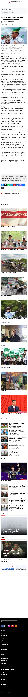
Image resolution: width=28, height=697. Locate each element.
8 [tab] (19, 559)
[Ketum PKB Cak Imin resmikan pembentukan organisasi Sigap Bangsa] (14, 240)
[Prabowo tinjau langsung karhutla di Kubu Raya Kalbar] (4, 487)
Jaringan (3, 667)
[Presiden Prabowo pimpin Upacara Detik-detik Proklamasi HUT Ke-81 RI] (4, 508)
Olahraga (3, 652)
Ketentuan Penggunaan (7, 669)
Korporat (3, 684)
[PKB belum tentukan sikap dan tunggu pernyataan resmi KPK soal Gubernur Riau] (14, 333)
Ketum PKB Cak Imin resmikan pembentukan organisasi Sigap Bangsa (12, 248)
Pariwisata (4, 649)
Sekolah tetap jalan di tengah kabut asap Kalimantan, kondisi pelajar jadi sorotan (17, 438)
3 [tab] (14, 535)
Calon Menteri (18, 196)
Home (5, 9)
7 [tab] (17, 559)
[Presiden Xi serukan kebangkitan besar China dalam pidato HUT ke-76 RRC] (14, 404)
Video (3, 537)
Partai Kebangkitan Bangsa (12, 193)
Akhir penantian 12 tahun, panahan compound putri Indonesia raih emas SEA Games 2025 (13, 318)
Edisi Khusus (4, 658)
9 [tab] (21, 559)
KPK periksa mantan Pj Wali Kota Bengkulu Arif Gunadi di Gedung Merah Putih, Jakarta (17, 500)
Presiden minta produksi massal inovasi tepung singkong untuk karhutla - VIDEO (12, 552)
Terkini (3, 630)
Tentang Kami (5, 674)
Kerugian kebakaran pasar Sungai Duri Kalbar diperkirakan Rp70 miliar (16, 452)
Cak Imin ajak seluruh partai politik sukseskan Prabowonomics (11, 225)
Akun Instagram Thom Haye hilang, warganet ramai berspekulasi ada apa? (17, 425)
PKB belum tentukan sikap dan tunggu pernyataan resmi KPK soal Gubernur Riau (13, 342)
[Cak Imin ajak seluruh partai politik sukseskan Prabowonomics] (14, 217)
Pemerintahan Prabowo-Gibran (11, 199)
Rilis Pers (3, 663)
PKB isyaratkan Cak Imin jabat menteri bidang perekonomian (12, 11)
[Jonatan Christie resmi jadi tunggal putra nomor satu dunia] (14, 471)
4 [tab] (16, 535)
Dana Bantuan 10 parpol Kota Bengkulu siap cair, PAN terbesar (14, 294)
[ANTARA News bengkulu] (15, 1)
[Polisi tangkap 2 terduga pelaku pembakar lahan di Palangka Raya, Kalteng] (4, 446)
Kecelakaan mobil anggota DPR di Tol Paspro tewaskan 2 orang (12, 271)
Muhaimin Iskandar (7, 196)
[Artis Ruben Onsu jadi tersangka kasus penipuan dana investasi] (4, 432)
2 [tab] (12, 535)
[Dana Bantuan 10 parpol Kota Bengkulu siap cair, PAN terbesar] (14, 286)
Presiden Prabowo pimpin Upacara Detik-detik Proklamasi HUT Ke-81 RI (16, 507)
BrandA (3, 679)
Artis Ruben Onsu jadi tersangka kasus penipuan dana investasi (16, 432)
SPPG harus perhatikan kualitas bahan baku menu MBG (14, 389)
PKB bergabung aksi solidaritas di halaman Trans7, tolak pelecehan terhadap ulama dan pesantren (13, 366)
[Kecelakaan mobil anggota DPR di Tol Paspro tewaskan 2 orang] (14, 263)
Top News (4, 459)
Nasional (11, 9)
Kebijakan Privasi (5, 672)
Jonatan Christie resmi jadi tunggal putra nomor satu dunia (13, 479)
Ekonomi (3, 647)
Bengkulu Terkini (5, 644)
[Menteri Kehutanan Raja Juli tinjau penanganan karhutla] (4, 494)
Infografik (4, 561)
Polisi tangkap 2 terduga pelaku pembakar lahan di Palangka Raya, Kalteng (16, 445)
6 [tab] (15, 559)
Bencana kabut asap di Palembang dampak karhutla (13, 530)
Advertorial (4, 660)
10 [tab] (23, 559)
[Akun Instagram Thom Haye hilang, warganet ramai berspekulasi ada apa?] (4, 425)
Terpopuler (4, 419)
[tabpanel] (14, 526)
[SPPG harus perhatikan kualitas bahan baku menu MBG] (14, 381)
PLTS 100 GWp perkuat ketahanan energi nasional (12, 608)
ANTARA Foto (5, 682)
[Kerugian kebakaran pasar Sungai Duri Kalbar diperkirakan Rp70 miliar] (4, 453)
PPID (2, 687)
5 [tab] (18, 535)
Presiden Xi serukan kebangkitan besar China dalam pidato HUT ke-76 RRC (12, 412)
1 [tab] (9, 535)
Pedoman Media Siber (7, 677)
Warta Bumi (4, 654)
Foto (2, 513)
